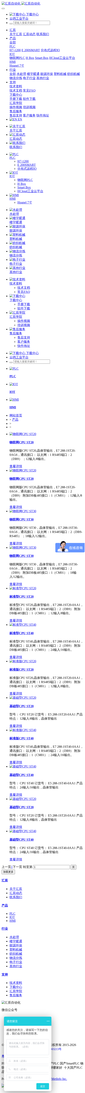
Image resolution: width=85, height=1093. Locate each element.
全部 (12, 42)
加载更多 (8, 871)
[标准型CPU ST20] (22, 588)
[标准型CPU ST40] (22, 624)
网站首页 (15, 415)
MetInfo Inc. (59, 1079)
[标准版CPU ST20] (22, 661)
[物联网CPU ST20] (22, 434)
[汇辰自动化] (42, 4)
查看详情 (15, 466)
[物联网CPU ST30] (22, 511)
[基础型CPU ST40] (22, 766)
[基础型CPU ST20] (22, 697)
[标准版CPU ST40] (22, 730)
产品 (15, 419)
